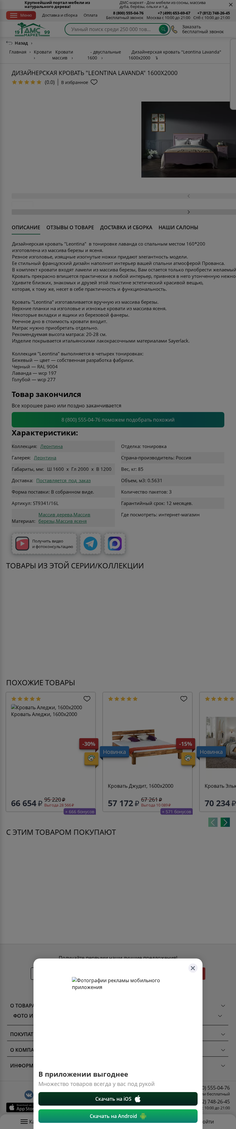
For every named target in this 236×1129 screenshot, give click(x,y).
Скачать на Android (113, 1116)
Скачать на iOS (113, 1098)
